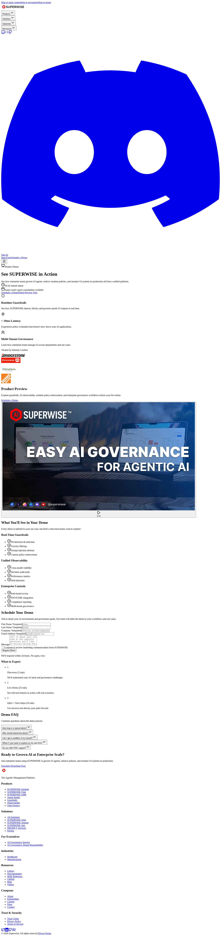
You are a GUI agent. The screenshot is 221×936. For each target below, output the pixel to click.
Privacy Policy (14, 921)
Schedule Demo (8, 766)
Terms (48, 933)
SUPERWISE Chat (16, 792)
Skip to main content (11, 2)
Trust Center (13, 918)
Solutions (6, 19)
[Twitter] (3, 930)
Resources (7, 29)
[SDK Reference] (6, 33)
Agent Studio (13, 797)
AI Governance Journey (18, 842)
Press (9, 904)
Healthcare (12, 856)
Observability (13, 803)
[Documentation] (3, 33)
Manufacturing (14, 859)
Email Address (13, 633)
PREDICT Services (16, 828)
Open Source (13, 805)
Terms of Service (15, 924)
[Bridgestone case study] (13, 356)
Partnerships (13, 899)
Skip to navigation (29, 2)
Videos (10, 884)
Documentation (14, 873)
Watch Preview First (27, 292)
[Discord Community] (110, 252)
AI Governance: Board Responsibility (25, 845)
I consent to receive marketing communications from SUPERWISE (36, 647)
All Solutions (13, 817)
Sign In (4, 255)
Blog (9, 882)
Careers (10, 901)
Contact (11, 907)
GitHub (10, 879)
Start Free (5, 257)
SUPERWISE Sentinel (18, 789)
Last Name (12, 627)
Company (11, 630)
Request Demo (8, 650)
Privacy (41, 933)
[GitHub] (10, 33)
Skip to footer (44, 2)
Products (6, 14)
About (10, 896)
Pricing (10, 830)
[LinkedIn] (6, 930)
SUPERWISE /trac (16, 825)
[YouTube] (14, 930)
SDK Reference (14, 876)
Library (10, 871)
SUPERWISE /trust (16, 820)
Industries (6, 24)
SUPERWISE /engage (18, 822)
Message (5, 644)
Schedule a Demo (18, 257)
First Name (12, 624)
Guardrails (12, 800)
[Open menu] (4, 261)
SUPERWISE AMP (16, 794)
